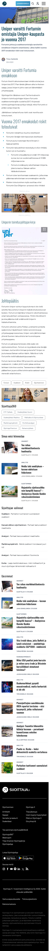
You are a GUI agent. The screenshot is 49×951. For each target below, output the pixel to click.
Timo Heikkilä (12, 59)
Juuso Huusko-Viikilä (24, 674)
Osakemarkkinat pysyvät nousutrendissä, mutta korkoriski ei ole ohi (32, 686)
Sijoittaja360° (8, 834)
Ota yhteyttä (31, 821)
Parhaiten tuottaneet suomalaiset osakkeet (32, 767)
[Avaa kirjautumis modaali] (37, 3)
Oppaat (5, 815)
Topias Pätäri (21, 651)
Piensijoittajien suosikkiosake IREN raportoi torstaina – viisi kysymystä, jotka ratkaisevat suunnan (30, 707)
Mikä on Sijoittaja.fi (34, 818)
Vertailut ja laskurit (10, 818)
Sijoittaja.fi (21, 592)
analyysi (24, 462)
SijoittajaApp (7, 844)
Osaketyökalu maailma (12, 417)
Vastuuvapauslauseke (11, 899)
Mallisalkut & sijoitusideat (33, 417)
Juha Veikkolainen (23, 608)
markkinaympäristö (23, 657)
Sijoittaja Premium (10, 428)
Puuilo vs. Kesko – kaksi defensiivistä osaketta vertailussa (32, 750)
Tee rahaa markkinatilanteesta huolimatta (30, 586)
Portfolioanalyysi (28, 423)
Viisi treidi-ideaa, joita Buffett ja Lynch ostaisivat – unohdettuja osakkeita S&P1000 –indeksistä (31, 643)
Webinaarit (6, 838)
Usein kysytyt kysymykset (36, 815)
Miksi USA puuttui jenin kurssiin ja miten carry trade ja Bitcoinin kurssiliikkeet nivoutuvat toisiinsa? (31, 665)
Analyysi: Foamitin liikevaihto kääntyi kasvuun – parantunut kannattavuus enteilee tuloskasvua (30, 730)
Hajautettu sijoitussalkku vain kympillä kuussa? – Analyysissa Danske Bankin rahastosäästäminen (31, 622)
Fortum (6, 383)
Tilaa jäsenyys (31, 812)
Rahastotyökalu (27, 428)
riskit (27, 383)
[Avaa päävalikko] (44, 3)
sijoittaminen (39, 383)
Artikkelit (6, 812)
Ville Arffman (22, 740)
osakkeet (17, 383)
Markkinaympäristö (10, 423)
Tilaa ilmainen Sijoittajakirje (13, 841)
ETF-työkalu (8, 412)
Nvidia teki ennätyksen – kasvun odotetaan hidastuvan (31, 602)
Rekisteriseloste (9, 904)
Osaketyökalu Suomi (24, 412)
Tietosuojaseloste (29, 899)
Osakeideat (7, 821)
